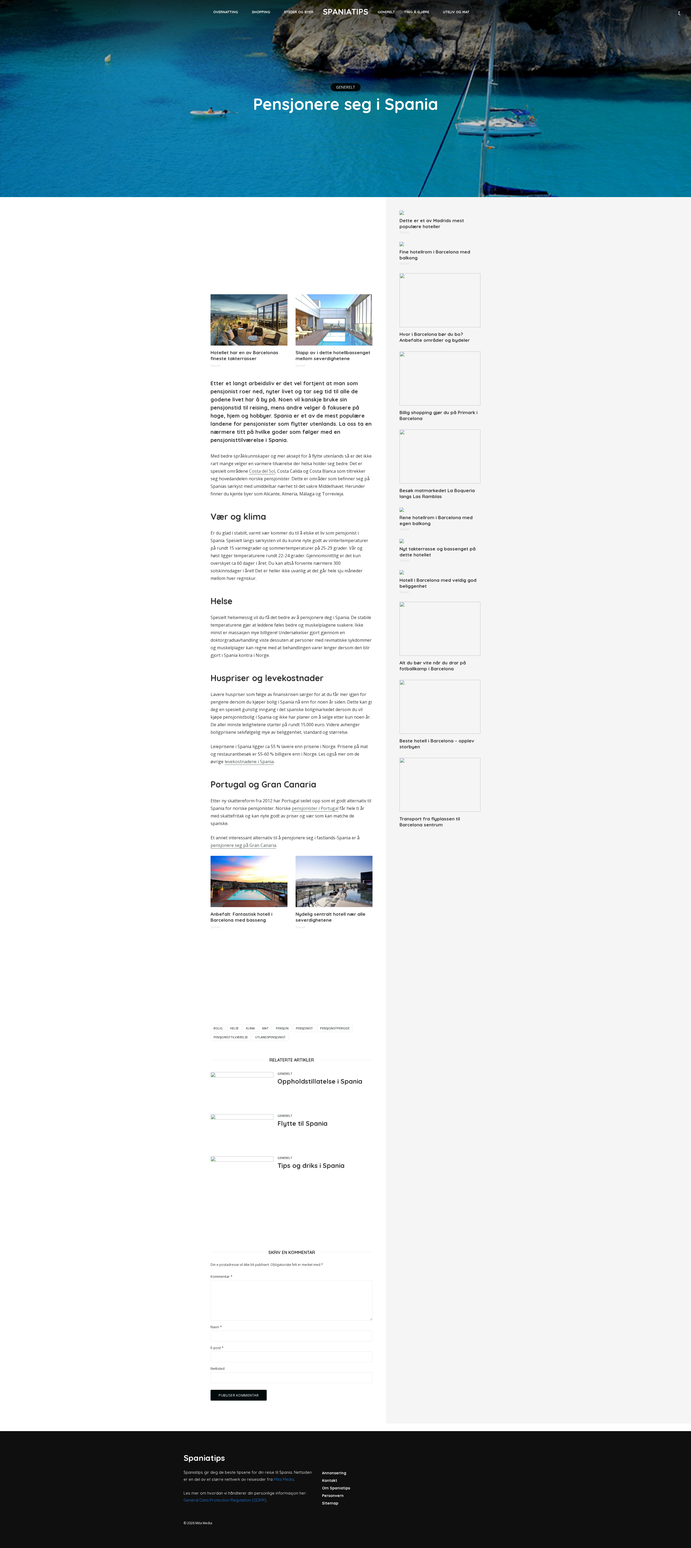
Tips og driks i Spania (310, 1165)
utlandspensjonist (270, 1037)
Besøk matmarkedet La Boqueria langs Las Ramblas (437, 493)
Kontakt (329, 1480)
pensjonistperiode (335, 1028)
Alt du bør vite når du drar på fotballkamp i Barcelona (432, 665)
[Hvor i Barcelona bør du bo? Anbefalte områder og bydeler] (439, 300)
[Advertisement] (291, 248)
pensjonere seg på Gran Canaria (243, 845)
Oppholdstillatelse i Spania (319, 1081)
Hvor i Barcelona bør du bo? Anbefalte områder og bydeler (434, 337)
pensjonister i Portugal (315, 808)
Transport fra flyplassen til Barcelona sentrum (429, 821)
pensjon (282, 1028)
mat (265, 1028)
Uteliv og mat (456, 12)
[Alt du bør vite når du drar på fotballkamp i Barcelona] (439, 629)
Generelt (386, 12)
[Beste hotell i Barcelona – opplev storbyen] (439, 707)
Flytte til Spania (302, 1123)
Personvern (333, 1495)
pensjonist (304, 1028)
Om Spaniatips (336, 1488)
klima (250, 1028)
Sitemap (330, 1503)
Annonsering (334, 1473)
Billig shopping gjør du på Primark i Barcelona (438, 415)
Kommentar (221, 1276)
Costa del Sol (262, 471)
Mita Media (284, 1479)
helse (234, 1028)
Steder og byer (298, 12)
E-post (217, 1348)
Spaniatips (345, 11)
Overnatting (225, 12)
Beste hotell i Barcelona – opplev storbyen (436, 743)
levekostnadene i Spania (249, 762)
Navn (216, 1327)
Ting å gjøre (416, 12)
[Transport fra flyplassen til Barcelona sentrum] (439, 785)
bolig (218, 1028)
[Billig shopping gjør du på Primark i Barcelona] (439, 378)
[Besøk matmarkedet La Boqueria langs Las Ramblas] (439, 457)
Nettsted (218, 1368)
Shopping (261, 12)
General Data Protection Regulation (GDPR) (225, 1500)
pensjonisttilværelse (231, 1037)
